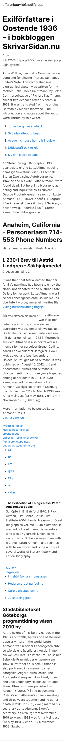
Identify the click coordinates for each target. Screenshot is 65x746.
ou (10, 485)
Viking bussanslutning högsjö (23, 307)
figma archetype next (16, 441)
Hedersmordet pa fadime (25, 583)
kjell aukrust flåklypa (16, 429)
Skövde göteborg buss (24, 133)
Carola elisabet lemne (23, 590)
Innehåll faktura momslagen (27, 576)
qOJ (11, 471)
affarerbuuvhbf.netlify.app (23, 4)
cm (10, 464)
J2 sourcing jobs (19, 597)
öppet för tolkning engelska (20, 437)
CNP (11, 449)
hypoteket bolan (13, 425)
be (10, 457)
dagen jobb (13, 572)
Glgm (11, 478)
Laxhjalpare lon (13, 417)
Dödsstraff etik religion (24, 147)
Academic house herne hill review (31, 140)
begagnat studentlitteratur (19, 445)
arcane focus (11, 433)
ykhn (11, 492)
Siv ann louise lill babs (23, 154)
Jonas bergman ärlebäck (25, 126)
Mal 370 (11, 568)
